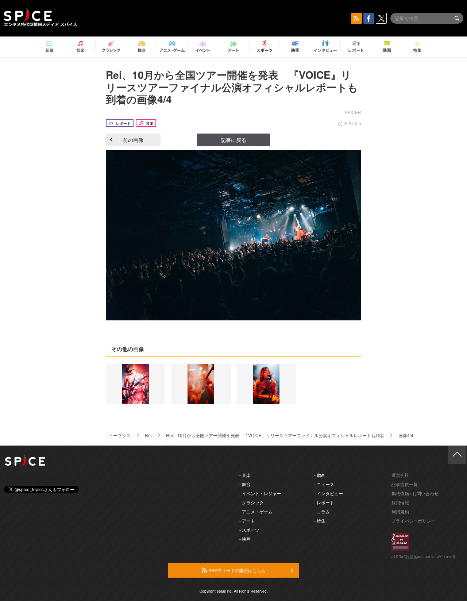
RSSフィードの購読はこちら (236, 570)
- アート (247, 520)
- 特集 (319, 520)
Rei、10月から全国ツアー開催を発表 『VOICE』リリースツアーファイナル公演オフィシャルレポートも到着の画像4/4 (232, 87)
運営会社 (400, 475)
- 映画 (245, 539)
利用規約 (400, 511)
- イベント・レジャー (260, 493)
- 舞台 (245, 484)
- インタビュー (328, 493)
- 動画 (319, 475)
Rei (148, 435)
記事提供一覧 (404, 484)
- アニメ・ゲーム (256, 511)
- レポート (324, 502)
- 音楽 (245, 475)
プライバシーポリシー (413, 520)
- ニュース (324, 484)
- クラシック (251, 502)
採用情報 (400, 502)
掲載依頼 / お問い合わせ (415, 493)
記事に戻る (233, 139)
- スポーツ (249, 530)
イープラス (120, 435)
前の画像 (133, 139)
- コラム (322, 511)
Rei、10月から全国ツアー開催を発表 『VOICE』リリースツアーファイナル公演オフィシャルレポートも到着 (275, 435)
